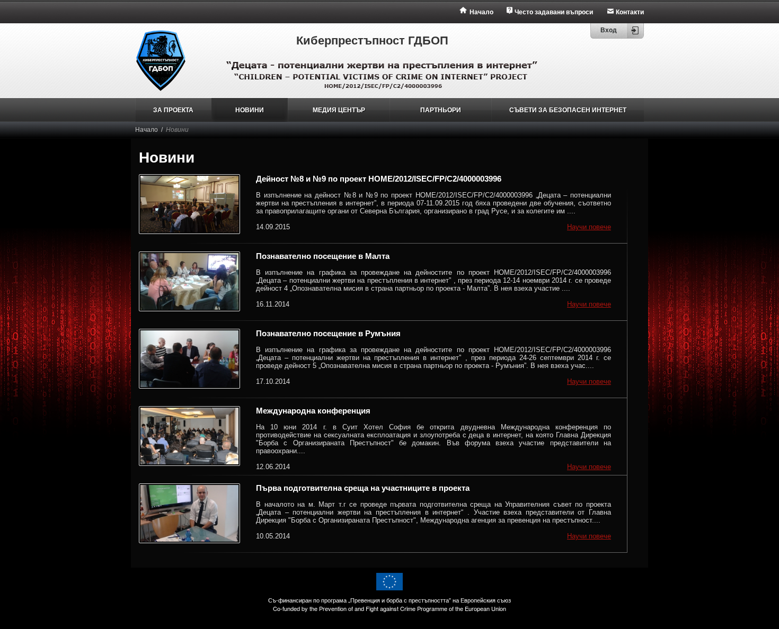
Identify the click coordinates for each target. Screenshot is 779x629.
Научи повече (589, 227)
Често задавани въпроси (554, 12)
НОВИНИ (249, 110)
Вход (608, 30)
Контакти (630, 12)
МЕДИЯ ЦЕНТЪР (339, 110)
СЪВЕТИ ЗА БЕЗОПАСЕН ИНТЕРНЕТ (567, 110)
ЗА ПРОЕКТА (173, 110)
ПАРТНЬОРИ (440, 110)
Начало (481, 12)
